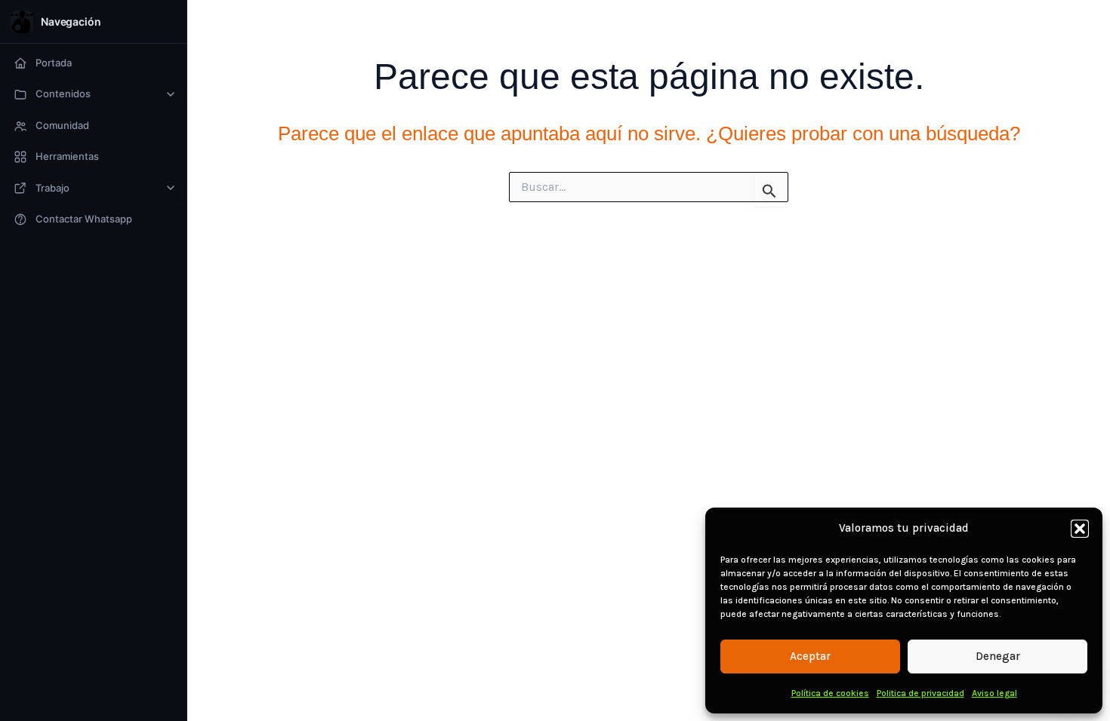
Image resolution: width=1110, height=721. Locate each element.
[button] (1079, 528)
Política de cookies (830, 693)
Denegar (998, 656)
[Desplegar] (170, 94)
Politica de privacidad (920, 693)
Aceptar (810, 656)
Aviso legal (994, 693)
